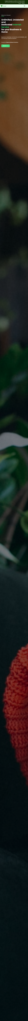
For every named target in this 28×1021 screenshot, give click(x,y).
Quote (4, 45)
